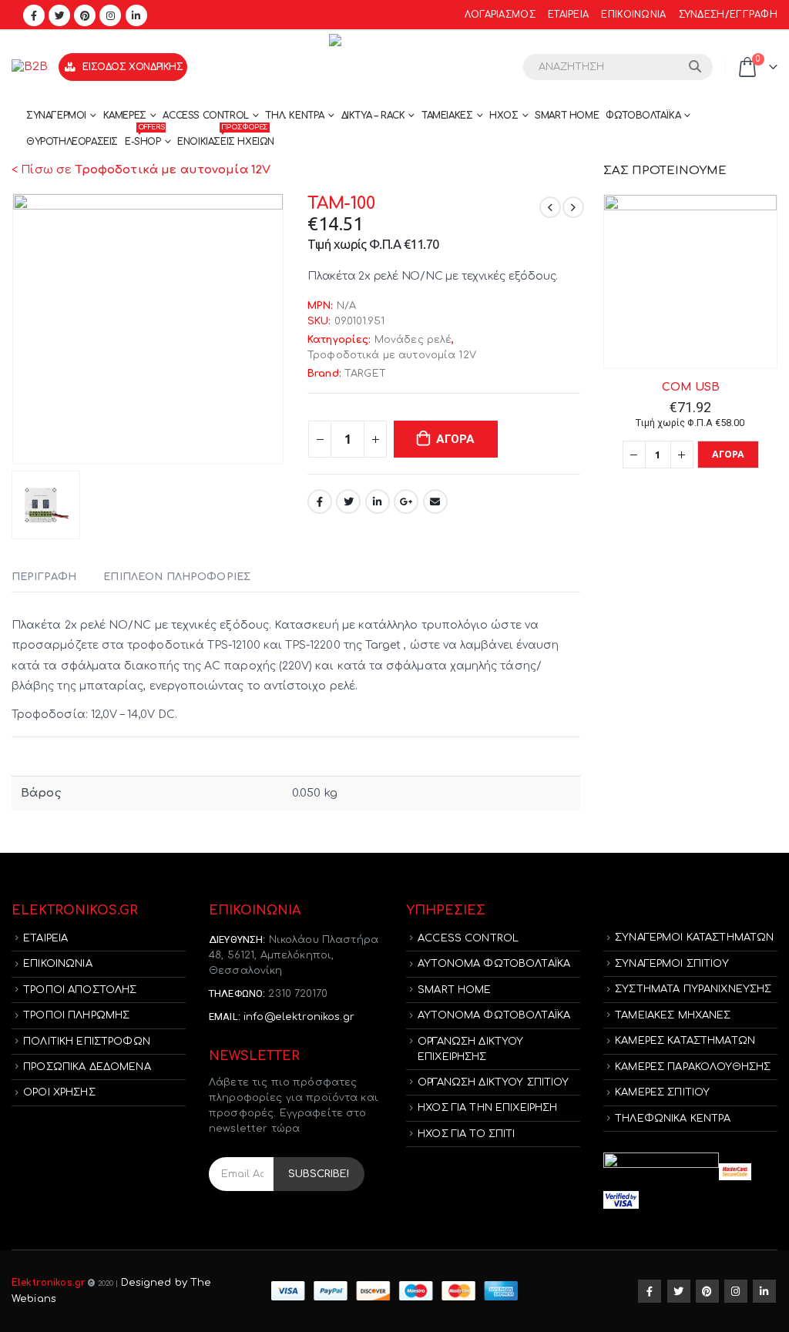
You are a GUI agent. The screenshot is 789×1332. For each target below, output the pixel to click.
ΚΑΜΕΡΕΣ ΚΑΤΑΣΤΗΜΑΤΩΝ (685, 1040)
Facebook (319, 501)
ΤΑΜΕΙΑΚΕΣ (446, 115)
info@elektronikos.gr (298, 1017)
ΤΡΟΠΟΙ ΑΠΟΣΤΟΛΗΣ (79, 990)
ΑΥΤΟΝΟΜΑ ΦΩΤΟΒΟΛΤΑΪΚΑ (494, 963)
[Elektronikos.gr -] (394, 66)
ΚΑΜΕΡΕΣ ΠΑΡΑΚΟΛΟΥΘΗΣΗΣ (693, 1067)
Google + (406, 501)
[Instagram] (110, 15)
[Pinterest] (85, 15)
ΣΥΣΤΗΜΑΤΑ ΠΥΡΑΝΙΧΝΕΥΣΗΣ (693, 989)
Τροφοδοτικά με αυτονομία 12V (391, 355)
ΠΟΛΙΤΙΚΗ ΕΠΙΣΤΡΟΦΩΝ (86, 1041)
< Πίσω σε (141, 169)
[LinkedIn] (136, 15)
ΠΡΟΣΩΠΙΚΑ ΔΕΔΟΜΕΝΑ (87, 1067)
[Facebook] (34, 15)
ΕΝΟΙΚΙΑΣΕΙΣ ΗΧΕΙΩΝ (225, 138)
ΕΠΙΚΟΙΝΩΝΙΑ (633, 15)
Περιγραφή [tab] (44, 577)
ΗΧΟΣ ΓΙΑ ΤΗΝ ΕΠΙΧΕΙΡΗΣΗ (487, 1107)
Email (435, 501)
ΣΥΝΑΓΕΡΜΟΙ (56, 115)
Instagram (735, 1291)
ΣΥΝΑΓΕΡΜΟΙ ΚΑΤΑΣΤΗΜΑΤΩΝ (694, 937)
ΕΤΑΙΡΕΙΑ (568, 15)
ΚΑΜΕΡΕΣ (124, 115)
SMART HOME (567, 115)
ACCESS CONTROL (205, 115)
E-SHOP (144, 138)
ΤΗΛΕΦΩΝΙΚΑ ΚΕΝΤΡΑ (672, 1118)
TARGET (365, 373)
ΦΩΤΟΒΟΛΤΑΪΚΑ (643, 115)
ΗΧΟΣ (503, 115)
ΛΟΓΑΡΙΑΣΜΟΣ (500, 15)
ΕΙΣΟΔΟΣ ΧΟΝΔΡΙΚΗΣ (132, 67)
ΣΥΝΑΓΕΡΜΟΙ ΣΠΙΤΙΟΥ (672, 963)
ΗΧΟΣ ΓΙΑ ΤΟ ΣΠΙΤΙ (466, 1134)
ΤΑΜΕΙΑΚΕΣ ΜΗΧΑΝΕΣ (672, 1015)
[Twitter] (59, 15)
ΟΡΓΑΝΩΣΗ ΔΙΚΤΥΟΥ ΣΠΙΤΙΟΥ (493, 1082)
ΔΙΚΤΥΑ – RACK (373, 115)
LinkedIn (377, 501)
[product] (690, 281)
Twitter (348, 501)
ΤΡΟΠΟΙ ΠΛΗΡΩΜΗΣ (76, 1015)
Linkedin (764, 1291)
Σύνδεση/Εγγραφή (728, 15)
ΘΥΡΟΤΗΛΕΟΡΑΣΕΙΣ (72, 141)
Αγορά (455, 439)
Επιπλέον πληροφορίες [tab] (176, 577)
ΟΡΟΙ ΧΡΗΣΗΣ (59, 1092)
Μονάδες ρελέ (413, 339)
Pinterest (707, 1291)
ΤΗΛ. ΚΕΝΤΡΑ (294, 115)
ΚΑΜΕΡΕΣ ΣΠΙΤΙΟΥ (662, 1092)
